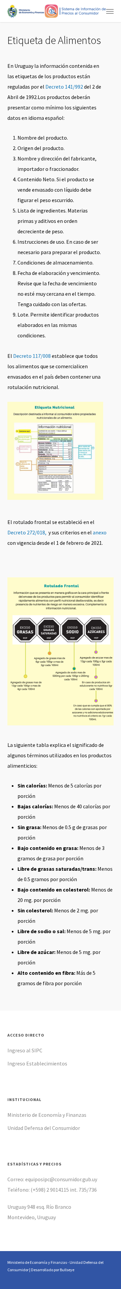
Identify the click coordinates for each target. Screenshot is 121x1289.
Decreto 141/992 (64, 86)
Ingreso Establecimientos (37, 1063)
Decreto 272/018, (26, 532)
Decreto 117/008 (32, 355)
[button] (110, 11)
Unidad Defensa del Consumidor (43, 1128)
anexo (100, 532)
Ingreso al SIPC (24, 1050)
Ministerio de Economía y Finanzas (46, 1114)
